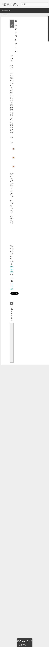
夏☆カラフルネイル (16, 36)
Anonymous (11, 269)
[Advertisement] (27, 59)
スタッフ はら (11, 286)
